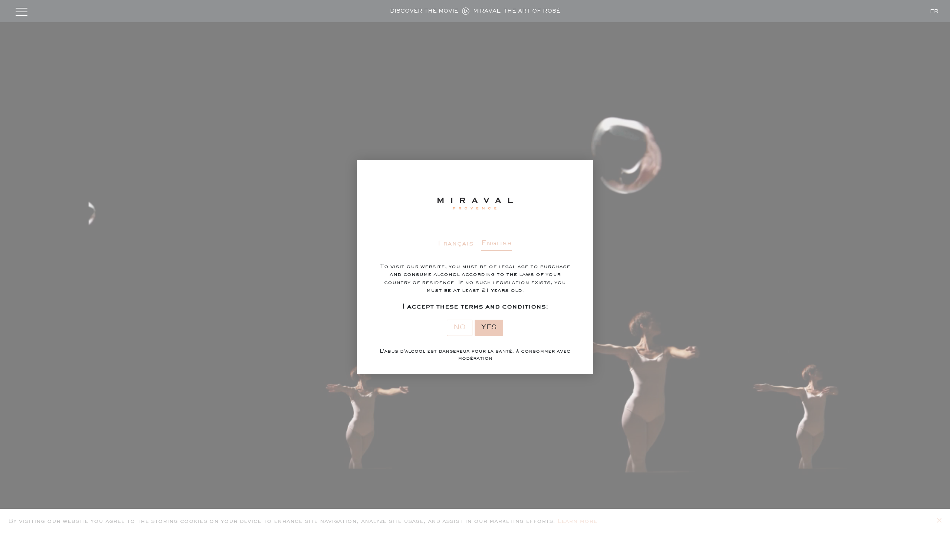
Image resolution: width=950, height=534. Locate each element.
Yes (489, 327)
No (459, 327)
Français (456, 244)
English (496, 243)
